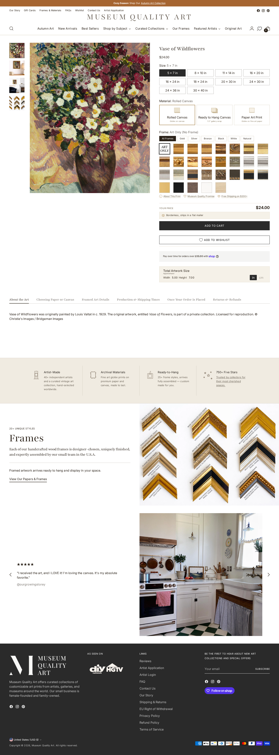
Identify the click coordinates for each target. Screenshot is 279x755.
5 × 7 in (172, 73)
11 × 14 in (228, 73)
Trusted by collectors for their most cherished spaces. (230, 381)
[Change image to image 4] (16, 102)
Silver (194, 138)
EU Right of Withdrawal (156, 709)
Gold (182, 138)
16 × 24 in (172, 82)
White (234, 138)
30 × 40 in (200, 90)
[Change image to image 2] (16, 68)
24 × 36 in (172, 90)
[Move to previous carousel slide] (258, 345)
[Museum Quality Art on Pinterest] (268, 10)
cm (261, 277)
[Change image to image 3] (16, 85)
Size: (168, 65)
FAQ (142, 681)
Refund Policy (149, 722)
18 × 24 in (200, 82)
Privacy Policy (150, 716)
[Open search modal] (11, 28)
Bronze (208, 138)
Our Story (146, 695)
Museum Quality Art (43, 745)
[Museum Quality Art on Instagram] (263, 10)
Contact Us (147, 688)
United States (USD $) (26, 739)
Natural (247, 138)
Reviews (145, 661)
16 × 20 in (256, 73)
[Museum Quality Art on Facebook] (258, 10)
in (253, 277)
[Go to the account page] (252, 28)
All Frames (167, 138)
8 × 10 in (200, 73)
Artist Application (152, 668)
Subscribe (262, 668)
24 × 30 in (256, 82)
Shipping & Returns (153, 702)
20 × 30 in (228, 82)
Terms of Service (152, 729)
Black (221, 138)
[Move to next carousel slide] (266, 345)
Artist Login (148, 675)
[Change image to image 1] (16, 50)
